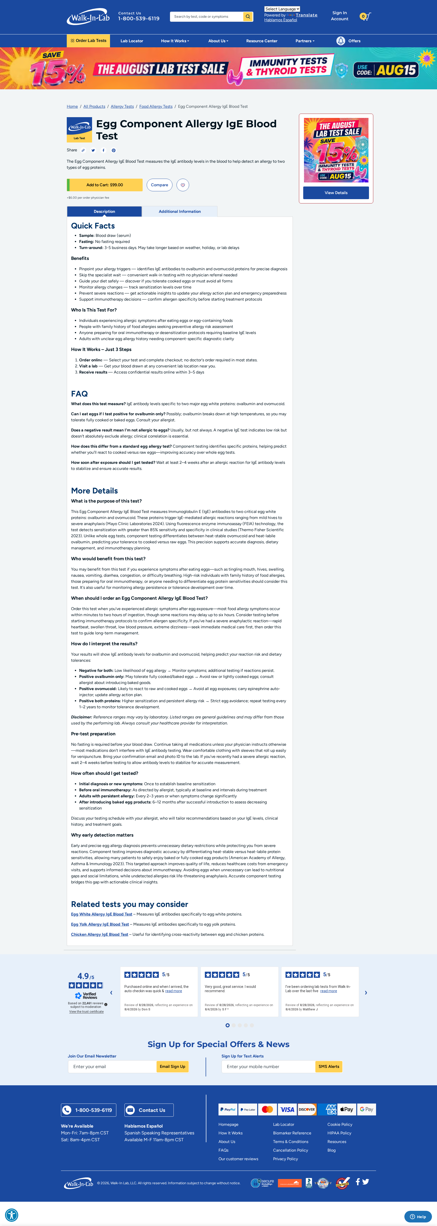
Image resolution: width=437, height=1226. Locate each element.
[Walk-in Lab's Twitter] (365, 1183)
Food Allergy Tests (155, 106)
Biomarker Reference (292, 1133)
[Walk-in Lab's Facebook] (357, 1183)
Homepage (228, 1124)
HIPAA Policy (339, 1133)
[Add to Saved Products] (183, 185)
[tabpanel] (180, 581)
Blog (331, 1150)
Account (339, 15)
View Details (336, 192)
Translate (307, 15)
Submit (248, 17)
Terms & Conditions (290, 1141)
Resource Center (261, 40)
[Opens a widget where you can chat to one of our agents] (418, 1217)
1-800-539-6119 (139, 18)
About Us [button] (216, 40)
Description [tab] (104, 211)
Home (72, 106)
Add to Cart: (104, 184)
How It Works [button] (173, 40)
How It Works (231, 1133)
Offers (354, 40)
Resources (336, 1141)
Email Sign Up (172, 1066)
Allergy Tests (122, 106)
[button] (11, 1215)
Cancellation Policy (290, 1150)
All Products (94, 106)
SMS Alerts (329, 1066)
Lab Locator (132, 40)
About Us (227, 1141)
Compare (159, 184)
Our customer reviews (238, 1158)
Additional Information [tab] (180, 211)
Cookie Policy (339, 1124)
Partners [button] (303, 40)
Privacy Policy (285, 1158)
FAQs (223, 1150)
